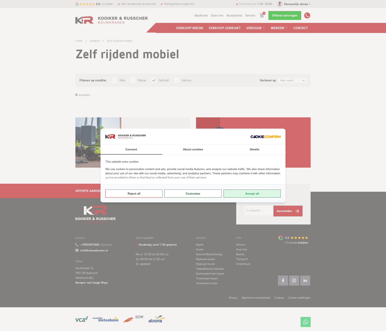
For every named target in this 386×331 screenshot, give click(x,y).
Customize (193, 193)
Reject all (134, 193)
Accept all (252, 193)
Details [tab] (254, 149)
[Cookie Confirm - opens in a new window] (265, 136)
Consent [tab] (131, 149)
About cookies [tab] (193, 149)
